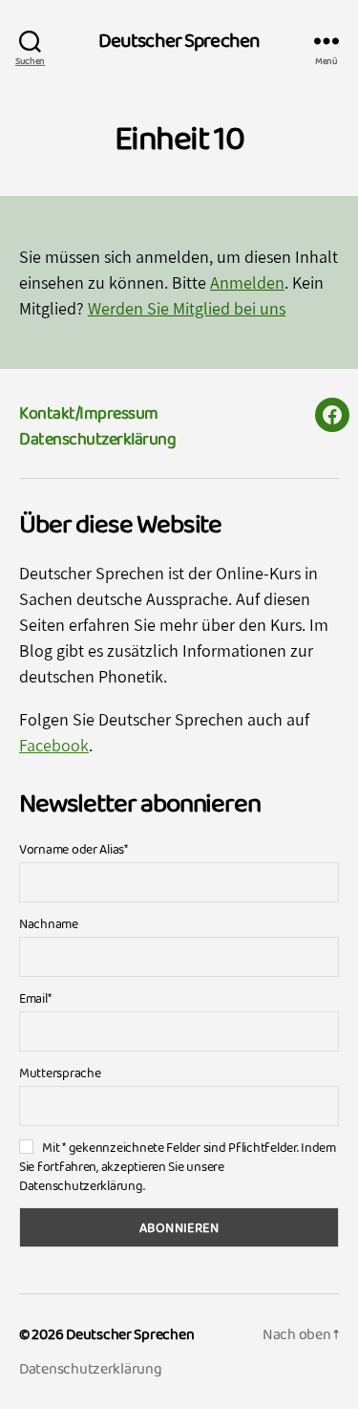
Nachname (48, 923)
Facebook (54, 745)
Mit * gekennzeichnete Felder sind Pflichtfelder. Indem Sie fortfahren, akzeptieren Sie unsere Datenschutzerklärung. (177, 1166)
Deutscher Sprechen (179, 41)
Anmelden (247, 282)
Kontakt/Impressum (88, 413)
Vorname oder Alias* (73, 848)
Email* (35, 998)
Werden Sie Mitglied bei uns (186, 308)
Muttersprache (60, 1072)
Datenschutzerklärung (97, 438)
